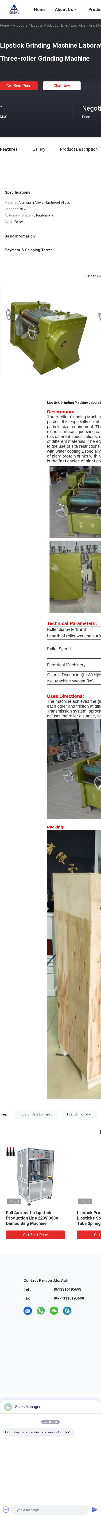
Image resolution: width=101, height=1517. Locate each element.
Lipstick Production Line (49, 25)
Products (20, 25)
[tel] (80, 1311)
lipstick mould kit (80, 1114)
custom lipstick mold (36, 1114)
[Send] (94, 1509)
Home (4, 25)
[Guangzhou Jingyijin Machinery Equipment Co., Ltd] (14, 9)
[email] (27, 1311)
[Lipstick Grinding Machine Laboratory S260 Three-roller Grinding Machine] (35, 1176)
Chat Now (62, 86)
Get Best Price (19, 86)
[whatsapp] (41, 1311)
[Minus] (94, 1407)
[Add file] (6, 1509)
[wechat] (54, 1311)
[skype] (67, 1311)
